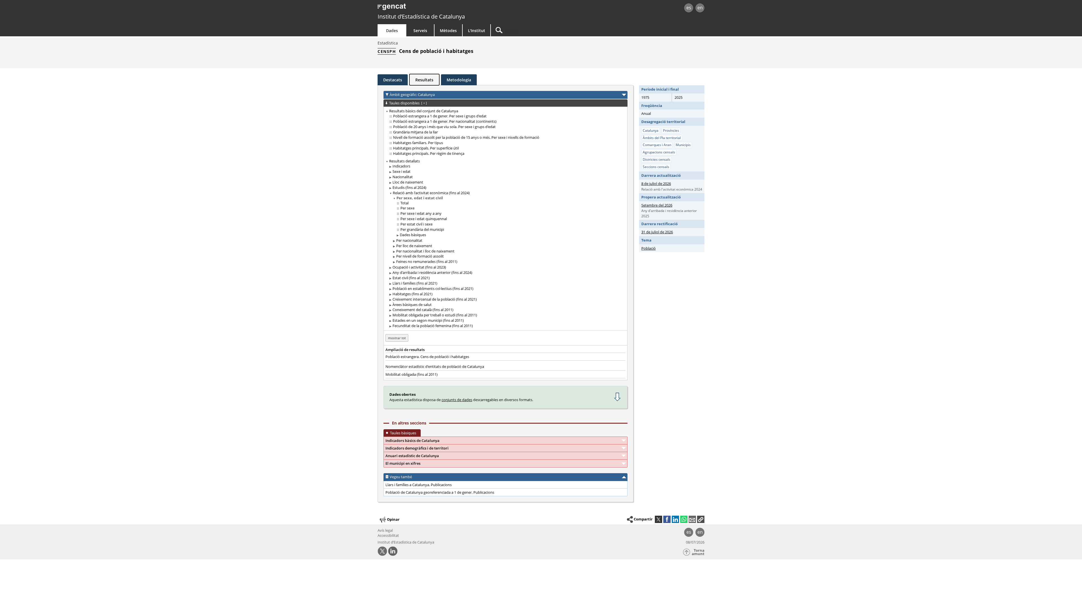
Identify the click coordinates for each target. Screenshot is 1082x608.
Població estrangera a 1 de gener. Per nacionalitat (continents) (444, 121)
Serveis (420, 30)
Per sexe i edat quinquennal (423, 218)
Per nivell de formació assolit (420, 256)
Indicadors (401, 166)
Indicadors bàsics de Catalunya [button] (412, 440)
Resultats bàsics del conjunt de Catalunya (423, 110)
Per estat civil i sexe (416, 224)
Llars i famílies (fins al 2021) (415, 283)
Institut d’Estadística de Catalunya (421, 16)
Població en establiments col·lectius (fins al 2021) (433, 288)
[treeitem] (504, 132)
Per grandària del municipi (422, 229)
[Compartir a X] (658, 519)
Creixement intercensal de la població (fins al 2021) (435, 299)
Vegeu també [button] (401, 476)
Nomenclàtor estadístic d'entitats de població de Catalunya (434, 366)
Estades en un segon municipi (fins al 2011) (428, 320)
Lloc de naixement (408, 182)
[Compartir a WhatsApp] (684, 519)
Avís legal (385, 530)
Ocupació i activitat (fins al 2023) (419, 267)
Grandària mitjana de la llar (415, 132)
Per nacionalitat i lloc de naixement (425, 251)
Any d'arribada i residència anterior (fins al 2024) (432, 272)
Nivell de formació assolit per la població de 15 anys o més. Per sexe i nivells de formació (466, 137)
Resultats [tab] (424, 79)
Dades (392, 30)
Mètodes (448, 30)
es (688, 8)
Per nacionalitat (409, 240)
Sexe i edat (402, 171)
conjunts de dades (457, 399)
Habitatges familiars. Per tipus (418, 142)
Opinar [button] (393, 519)
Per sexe (407, 208)
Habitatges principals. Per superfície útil (426, 148)
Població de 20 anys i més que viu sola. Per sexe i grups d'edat (444, 126)
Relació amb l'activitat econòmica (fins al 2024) (431, 192)
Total (404, 202)
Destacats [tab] (392, 79)
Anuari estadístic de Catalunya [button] (412, 455)
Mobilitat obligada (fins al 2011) (411, 374)
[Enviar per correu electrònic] (692, 519)
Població (648, 248)
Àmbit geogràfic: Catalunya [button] (412, 94)
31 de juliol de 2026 (657, 231)
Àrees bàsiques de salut (412, 304)
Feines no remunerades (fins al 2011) (426, 261)
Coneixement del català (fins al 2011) (423, 309)
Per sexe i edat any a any (421, 213)
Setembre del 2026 (656, 205)
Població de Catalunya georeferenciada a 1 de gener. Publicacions (439, 492)
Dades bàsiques (413, 234)
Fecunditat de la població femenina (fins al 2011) (433, 325)
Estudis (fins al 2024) (409, 187)
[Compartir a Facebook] (667, 519)
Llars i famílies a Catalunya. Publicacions (418, 484)
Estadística (388, 43)
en (700, 8)
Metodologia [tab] (459, 79)
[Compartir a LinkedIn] (675, 519)
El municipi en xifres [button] (402, 463)
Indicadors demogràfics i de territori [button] (417, 448)
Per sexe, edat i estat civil (419, 197)
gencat (443, 8)
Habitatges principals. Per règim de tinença (428, 153)
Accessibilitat (388, 535)
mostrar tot (397, 338)
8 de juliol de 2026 (656, 183)
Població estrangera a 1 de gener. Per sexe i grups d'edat (440, 116)
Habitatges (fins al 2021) (413, 293)
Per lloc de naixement (414, 245)
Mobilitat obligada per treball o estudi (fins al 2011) (435, 315)
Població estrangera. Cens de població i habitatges (427, 356)
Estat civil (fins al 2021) (411, 277)
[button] (700, 519)
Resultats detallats (404, 161)
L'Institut (476, 30)
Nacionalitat (403, 176)
